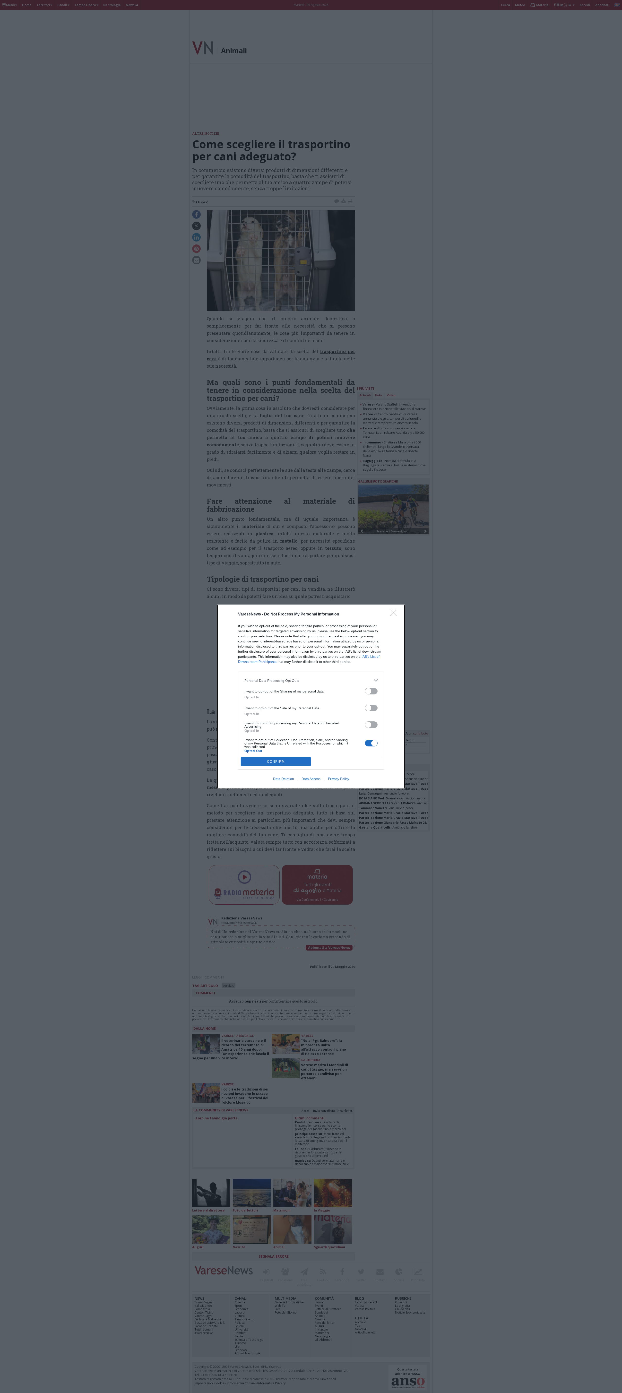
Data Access (311, 779)
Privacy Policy (338, 779)
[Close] (395, 614)
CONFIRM (276, 761)
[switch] (371, 691)
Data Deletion (283, 779)
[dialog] (311, 696)
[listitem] (311, 680)
